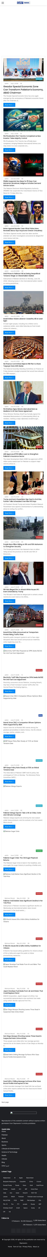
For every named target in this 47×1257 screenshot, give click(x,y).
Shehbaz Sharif (8, 1208)
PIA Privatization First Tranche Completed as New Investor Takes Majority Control (22, 137)
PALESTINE (6, 1200)
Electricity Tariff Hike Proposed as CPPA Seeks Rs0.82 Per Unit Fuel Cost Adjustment (23, 678)
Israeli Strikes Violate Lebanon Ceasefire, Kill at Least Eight (23, 320)
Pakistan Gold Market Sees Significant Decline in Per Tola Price (23, 902)
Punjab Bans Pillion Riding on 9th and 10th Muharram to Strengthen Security (23, 545)
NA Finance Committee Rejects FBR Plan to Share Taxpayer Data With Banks (22, 365)
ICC (20, 1189)
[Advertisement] (23, 30)
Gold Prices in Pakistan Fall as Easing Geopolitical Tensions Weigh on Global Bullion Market (21, 274)
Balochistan (30, 1178)
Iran (11, 1193)
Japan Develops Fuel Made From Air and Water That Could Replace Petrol (23, 992)
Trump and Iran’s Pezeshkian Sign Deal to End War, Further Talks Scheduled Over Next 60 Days (22, 500)
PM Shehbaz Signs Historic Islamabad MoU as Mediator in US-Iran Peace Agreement (20, 410)
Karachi (25, 1193)
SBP (40, 1204)
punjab (25, 1204)
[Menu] (3, 3)
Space (25, 1208)
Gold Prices (39, 1185)
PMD (21, 1200)
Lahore (5, 1196)
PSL (40, 1200)
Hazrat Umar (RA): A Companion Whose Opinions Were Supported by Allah (22, 723)
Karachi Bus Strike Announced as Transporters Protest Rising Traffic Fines (20, 633)
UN (4, 1211)
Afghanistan (6, 1178)
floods (17, 1185)
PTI (18, 1204)
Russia (33, 1204)
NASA (13, 1196)
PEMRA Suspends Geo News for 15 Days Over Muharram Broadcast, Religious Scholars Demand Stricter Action (22, 183)
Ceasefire (23, 1181)
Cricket (39, 1181)
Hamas (5, 1189)
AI (14, 1178)
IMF (26, 1189)
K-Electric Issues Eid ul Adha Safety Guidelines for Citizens (22, 947)
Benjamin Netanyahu (9, 1181)
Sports (4, 1145)
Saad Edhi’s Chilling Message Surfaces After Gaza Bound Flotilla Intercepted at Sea (22, 1082)
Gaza (24, 1185)
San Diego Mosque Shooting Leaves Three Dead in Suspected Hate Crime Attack (22, 1037)
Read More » (9, 105)
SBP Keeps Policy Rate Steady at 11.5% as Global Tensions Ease (21, 768)
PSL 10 (5, 1204)
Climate (4, 1159)
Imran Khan (34, 1189)
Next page (5, 1102)
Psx (12, 1204)
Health (4, 1155)
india (4, 1193)
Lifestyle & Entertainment (10, 1148)
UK (39, 1208)
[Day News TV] (23, 3)
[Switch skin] (44, 3)
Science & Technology (9, 1152)
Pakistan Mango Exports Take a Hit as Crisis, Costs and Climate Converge (22, 814)
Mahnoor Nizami (10, 898)
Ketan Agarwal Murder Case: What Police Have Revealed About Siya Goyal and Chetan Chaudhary (22, 229)
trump (33, 1208)
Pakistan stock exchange (35, 1196)
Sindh (18, 1208)
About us (36, 1246)
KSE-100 (34, 1193)
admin (6, 83)
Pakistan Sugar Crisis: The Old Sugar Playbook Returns (20, 859)
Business (5, 1142)
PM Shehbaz (31, 1200)
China (31, 1181)
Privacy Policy (27, 1246)
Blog (3, 1162)
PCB (15, 1200)
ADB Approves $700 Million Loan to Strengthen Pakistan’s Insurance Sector (20, 455)
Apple (21, 1178)
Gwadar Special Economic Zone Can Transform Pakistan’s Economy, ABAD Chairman (23, 89)
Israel (17, 1193)
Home (4, 1131)
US (10, 1211)
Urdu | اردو (5, 1166)
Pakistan (5, 1135)
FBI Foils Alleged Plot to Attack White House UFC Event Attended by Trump (21, 590)
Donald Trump (7, 1185)
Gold (31, 1185)
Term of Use (17, 1246)
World (4, 1138)
